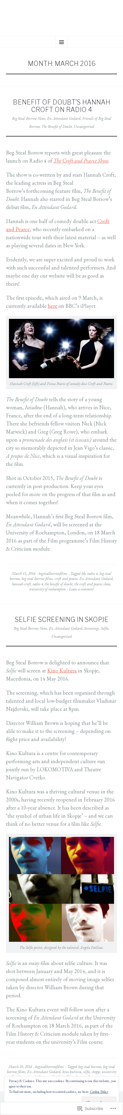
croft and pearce (66, 578)
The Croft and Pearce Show (80, 160)
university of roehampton (47, 589)
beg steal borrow (89, 1066)
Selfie (104, 628)
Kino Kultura (62, 670)
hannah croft (21, 584)
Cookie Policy (99, 1091)
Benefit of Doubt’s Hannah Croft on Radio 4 (61, 106)
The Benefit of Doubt (56, 126)
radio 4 (38, 584)
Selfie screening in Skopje (61, 619)
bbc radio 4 (90, 573)
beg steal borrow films (37, 578)
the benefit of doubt (59, 584)
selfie (86, 1071)
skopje (96, 1071)
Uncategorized (84, 126)
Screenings (91, 628)
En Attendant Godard (64, 118)
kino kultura (71, 1071)
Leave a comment (81, 589)
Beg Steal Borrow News (28, 118)
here (52, 305)
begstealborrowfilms (53, 573)
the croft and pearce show (92, 584)
